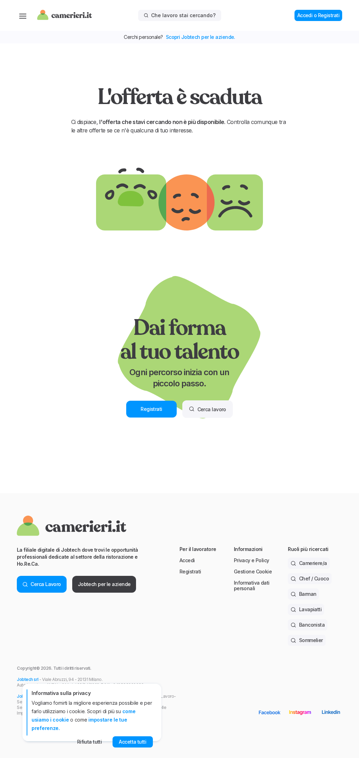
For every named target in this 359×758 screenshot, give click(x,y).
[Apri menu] (23, 15)
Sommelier (311, 640)
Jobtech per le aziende (104, 584)
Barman (308, 594)
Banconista (312, 625)
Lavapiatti (310, 609)
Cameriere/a (313, 563)
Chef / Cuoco (314, 578)
